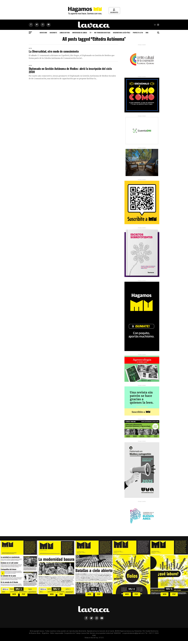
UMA (147, 32)
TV (90, 32)
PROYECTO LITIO (138, 32)
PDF (23, 594)
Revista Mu (43, 32)
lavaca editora (65, 32)
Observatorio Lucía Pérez (121, 32)
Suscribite (53, 32)
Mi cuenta (94, 38)
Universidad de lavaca (79, 32)
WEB (14, 594)
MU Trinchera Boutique (102, 32)
